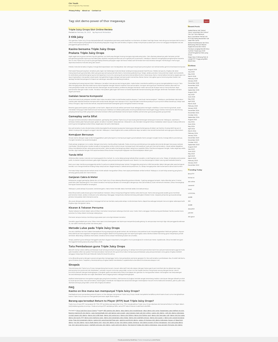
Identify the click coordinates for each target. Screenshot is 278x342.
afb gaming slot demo (112, 310)
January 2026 (192, 81)
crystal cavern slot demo (78, 315)
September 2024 (193, 117)
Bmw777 (191, 174)
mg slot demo (79, 322)
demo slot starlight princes (139, 318)
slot (189, 201)
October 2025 (192, 88)
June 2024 (191, 124)
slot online (191, 181)
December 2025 (193, 83)
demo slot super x (157, 318)
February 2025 (193, 106)
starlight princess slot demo (100, 325)
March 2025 (192, 103)
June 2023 (191, 151)
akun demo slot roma (151, 310)
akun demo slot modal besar (131, 310)
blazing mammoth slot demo (79, 313)
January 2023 (192, 163)
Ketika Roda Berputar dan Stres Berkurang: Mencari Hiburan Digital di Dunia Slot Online (198, 44)
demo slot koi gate (177, 315)
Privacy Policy (74, 11)
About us (86, 11)
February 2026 (193, 78)
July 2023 (191, 149)
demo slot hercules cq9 (160, 315)
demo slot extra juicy (112, 315)
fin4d (190, 189)
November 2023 (193, 140)
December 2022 (193, 165)
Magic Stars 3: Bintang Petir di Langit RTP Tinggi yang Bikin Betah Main (198, 59)
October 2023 (193, 142)
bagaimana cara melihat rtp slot (172, 310)
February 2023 (193, 160)
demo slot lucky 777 (76, 318)
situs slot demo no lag (111, 322)
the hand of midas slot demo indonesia (142, 325)
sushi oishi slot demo (119, 325)
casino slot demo (157, 313)
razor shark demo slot (93, 322)
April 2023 (191, 156)
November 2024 (193, 113)
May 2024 (191, 126)
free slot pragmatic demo (83, 320)
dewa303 (191, 209)
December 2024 (193, 110)
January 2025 (192, 108)
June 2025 (191, 97)
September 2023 (193, 144)
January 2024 (192, 135)
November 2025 (193, 85)
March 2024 (192, 131)
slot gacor (191, 216)
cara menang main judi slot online (138, 313)
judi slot (190, 213)
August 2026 (192, 69)
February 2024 (193, 133)
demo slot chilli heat (95, 315)
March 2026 (192, 76)
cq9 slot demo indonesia (174, 313)
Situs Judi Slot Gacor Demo (86, 310)
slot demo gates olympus (129, 322)
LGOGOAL (191, 193)
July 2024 (191, 122)
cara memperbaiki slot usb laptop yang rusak (108, 313)
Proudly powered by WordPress (127, 340)
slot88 (190, 197)
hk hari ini (191, 177)
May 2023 (191, 154)
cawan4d (191, 185)
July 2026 (191, 72)
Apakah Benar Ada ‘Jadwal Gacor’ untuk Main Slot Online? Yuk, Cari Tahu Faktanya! (198, 32)
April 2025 (191, 101)
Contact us (96, 11)
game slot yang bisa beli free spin (106, 320)
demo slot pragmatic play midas (116, 318)
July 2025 (191, 94)
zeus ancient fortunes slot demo (170, 325)
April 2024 (191, 128)
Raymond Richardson (103, 32)
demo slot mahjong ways (93, 318)
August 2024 (192, 119)
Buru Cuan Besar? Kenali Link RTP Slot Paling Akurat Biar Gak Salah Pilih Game (198, 38)
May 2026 (191, 74)
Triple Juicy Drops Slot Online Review (91, 29)
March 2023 (192, 158)
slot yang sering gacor (80, 325)
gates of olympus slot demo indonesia (153, 320)
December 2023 (193, 138)
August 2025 (192, 92)
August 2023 (192, 147)
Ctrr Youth (73, 3)
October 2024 (193, 115)
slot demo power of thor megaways (153, 322)
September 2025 (193, 90)
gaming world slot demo (129, 320)
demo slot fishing (126, 315)
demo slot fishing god (142, 315)
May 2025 (191, 99)
